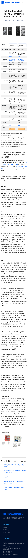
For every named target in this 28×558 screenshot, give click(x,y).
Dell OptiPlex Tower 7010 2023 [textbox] (22, 45)
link (10, 125)
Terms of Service (7, 532)
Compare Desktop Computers (10, 554)
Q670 (19, 56)
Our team (5, 529)
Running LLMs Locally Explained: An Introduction (11, 549)
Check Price (12, 128)
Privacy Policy (6, 530)
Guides (4, 545)
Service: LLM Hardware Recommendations (13, 543)
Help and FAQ (6, 552)
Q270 (10, 56)
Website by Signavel (17, 518)
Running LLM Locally (8, 546)
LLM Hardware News (8, 551)
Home (4, 542)
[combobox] (13, 45)
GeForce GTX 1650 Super (12, 60)
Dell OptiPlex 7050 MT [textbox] (13, 45)
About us (5, 527)
